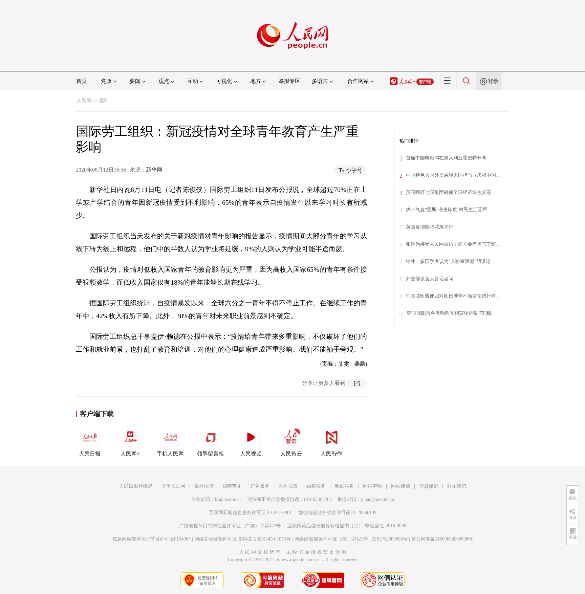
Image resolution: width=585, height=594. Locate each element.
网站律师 (400, 486)
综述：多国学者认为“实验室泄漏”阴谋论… (450, 261)
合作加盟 (288, 486)
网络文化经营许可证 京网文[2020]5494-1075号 (242, 539)
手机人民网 (170, 454)
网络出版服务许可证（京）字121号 (331, 539)
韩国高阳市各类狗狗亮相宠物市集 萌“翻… (451, 313)
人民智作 (331, 454)
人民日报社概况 (135, 486)
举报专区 (289, 81)
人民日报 (90, 454)
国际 (103, 100)
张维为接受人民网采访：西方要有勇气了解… (453, 244)
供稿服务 (316, 486)
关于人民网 (173, 486)
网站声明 (372, 486)
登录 (493, 81)
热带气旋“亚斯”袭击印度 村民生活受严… (449, 209)
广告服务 (260, 486)
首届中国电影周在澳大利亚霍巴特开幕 (446, 157)
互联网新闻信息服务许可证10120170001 (250, 512)
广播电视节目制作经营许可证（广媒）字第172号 (230, 525)
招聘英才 (231, 486)
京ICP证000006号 (390, 539)
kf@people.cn (228, 499)
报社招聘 (203, 486)
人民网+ (130, 454)
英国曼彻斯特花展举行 (429, 226)
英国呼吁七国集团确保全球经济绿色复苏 (448, 192)
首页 (81, 81)
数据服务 (344, 486)
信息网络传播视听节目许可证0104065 (151, 539)
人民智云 (291, 454)
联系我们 (456, 486)
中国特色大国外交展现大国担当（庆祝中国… (453, 175)
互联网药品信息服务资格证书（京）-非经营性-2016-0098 (346, 525)
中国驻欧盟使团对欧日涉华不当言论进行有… (453, 296)
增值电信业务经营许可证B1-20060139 (337, 512)
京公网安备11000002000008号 (442, 539)
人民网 (84, 100)
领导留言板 (210, 454)
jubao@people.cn (377, 499)
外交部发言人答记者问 (429, 278)
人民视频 (251, 454)
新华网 (154, 170)
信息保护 (428, 486)
